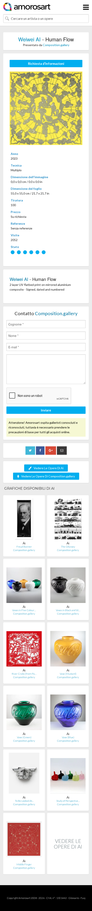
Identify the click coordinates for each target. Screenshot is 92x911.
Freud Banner (24, 546)
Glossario (73, 898)
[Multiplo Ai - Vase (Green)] (24, 710)
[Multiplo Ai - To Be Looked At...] (24, 774)
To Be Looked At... (24, 800)
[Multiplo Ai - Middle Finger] (24, 837)
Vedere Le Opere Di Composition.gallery (48, 476)
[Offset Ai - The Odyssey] (68, 519)
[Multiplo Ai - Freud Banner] (24, 519)
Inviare (46, 410)
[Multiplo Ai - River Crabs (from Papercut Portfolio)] (24, 647)
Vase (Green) (24, 737)
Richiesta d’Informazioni (46, 63)
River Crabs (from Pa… (24, 673)
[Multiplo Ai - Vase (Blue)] (68, 710)
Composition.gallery (56, 45)
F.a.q (83, 898)
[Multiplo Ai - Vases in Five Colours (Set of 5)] (24, 583)
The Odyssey (68, 546)
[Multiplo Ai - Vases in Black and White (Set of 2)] (68, 583)
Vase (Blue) (68, 737)
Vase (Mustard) (68, 673)
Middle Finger (24, 864)
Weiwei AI (29, 39)
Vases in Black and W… (68, 610)
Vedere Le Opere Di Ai (49, 468)
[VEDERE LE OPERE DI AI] (68, 869)
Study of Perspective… (68, 800)
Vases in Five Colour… (24, 610)
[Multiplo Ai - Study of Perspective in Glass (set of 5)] (68, 774)
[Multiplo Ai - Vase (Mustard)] (68, 647)
